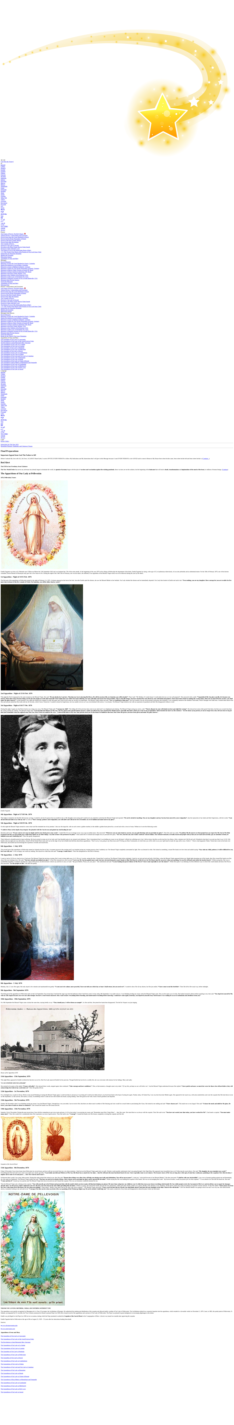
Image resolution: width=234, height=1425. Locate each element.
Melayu (3, 185)
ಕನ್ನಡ (2, 211)
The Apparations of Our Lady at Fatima (12, 354)
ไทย (2, 216)
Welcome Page (5, 285)
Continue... (206, 458)
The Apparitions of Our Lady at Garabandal (13, 364)
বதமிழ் (2, 208)
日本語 (3, 228)
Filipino (3, 173)
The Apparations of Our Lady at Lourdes (12, 346)
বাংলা (2, 206)
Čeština (3, 166)
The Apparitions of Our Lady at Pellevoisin (13, 349)
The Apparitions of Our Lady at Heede (12, 359)
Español (3, 171)
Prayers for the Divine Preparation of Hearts (13, 239)
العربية (3, 219)
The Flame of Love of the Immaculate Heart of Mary (16, 250)
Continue (225, 469)
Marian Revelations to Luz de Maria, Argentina (14, 265)
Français (3, 175)
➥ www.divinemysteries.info (9, 1325)
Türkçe (3, 199)
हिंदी (2, 218)
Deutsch (3, 168)
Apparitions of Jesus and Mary (9, 258)
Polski (2, 188)
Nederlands (4, 186)
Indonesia (3, 178)
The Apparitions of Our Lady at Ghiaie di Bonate (15, 361)
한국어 (3, 230)
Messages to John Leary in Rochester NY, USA (14, 277)
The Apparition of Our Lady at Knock (12, 351)
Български (4, 203)
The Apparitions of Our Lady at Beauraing (13, 357)
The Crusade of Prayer (7, 244)
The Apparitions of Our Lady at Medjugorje (13, 366)
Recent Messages (6, 262)
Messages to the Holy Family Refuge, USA (13, 273)
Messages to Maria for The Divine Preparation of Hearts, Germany (20, 268)
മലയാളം (4, 214)
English (3, 170)
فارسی (3, 223)
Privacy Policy (5, 441)
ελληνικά (3, 201)
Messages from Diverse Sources (10, 280)
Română (3, 191)
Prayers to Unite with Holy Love (10, 248)
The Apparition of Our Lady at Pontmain (12, 348)
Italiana (3, 180)
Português (3, 189)
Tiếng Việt (4, 198)
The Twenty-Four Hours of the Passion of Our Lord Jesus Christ (21, 252)
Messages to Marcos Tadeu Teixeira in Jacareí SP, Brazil (17, 270)
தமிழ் (2, 413)
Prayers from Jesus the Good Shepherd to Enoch (15, 237)
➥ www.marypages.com (8, 1329)
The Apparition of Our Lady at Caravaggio (13, 339)
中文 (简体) (4, 226)
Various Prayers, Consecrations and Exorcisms (14, 235)
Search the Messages (7, 281)
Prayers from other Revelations (10, 242)
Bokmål (3, 165)
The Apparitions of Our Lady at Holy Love (13, 367)
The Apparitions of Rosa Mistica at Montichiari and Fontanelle (19, 362)
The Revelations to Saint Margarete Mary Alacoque (15, 343)
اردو (2, 221)
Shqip (2, 193)
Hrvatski (3, 176)
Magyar (3, 183)
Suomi (2, 194)
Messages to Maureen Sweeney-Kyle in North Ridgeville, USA (19, 278)
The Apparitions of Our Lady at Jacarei (12, 369)
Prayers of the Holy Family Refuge (11, 240)
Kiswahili (3, 181)
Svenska (3, 196)
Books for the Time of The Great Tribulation (13, 336)
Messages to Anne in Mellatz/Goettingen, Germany (15, 267)
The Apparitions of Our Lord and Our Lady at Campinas (17, 356)
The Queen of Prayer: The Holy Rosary (13, 234)
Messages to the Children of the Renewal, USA (14, 275)
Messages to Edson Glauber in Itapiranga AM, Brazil (16, 272)
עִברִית (2, 224)
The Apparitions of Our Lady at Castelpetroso (14, 352)
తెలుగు (3, 209)
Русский (3, 204)
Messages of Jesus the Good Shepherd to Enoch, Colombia (18, 263)
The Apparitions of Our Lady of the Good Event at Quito (17, 341)
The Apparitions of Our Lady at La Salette (13, 344)
